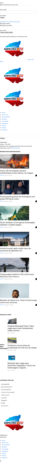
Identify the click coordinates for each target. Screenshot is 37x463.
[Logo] (13, 86)
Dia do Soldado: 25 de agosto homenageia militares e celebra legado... (17, 223)
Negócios (4, 130)
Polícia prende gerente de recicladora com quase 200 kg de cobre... (17, 198)
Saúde (4, 125)
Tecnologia (5, 121)
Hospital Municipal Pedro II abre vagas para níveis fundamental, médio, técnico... (21, 328)
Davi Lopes (2, 304)
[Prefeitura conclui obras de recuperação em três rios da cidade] (22, 340)
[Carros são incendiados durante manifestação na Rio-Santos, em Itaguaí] (18, 161)
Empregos (5, 123)
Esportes (4, 119)
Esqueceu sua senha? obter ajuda (10, 21)
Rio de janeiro (6, 117)
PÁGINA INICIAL (15, 148)
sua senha (3, 15)
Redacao (2, 175)
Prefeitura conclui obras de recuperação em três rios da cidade (22, 346)
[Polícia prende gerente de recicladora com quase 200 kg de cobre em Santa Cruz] (18, 187)
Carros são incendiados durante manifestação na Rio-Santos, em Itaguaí (16, 172)
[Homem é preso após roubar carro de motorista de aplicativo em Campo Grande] (18, 239)
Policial (4, 127)
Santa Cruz (5, 114)
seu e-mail (3, 30)
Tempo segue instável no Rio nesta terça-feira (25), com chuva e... (17, 275)
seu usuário (3, 9)
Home (3, 112)
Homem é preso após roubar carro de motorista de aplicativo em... (15, 249)
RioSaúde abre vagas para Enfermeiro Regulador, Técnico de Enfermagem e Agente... (21, 365)
